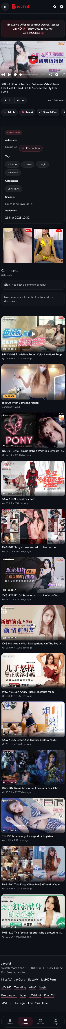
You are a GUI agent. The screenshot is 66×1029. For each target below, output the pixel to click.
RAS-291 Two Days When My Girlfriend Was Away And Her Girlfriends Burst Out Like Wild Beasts (33, 884)
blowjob (28, 164)
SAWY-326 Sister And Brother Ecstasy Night (29, 740)
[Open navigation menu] (5, 7)
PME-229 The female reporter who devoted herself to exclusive (33, 932)
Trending (20, 987)
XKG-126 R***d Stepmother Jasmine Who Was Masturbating (33, 595)
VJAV (32, 987)
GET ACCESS (32, 33)
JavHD (17, 29)
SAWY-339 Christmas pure (18, 499)
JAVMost (35, 995)
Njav (23, 995)
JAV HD (6, 987)
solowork (12, 164)
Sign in (8, 285)
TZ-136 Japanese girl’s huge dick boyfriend (28, 836)
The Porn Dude (38, 1003)
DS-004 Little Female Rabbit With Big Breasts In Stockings (33, 451)
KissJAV (49, 995)
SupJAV (33, 980)
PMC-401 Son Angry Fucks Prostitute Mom (28, 692)
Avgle (43, 987)
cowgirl (42, 164)
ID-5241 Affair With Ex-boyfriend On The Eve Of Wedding (33, 643)
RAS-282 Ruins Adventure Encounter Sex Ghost (31, 788)
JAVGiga (19, 1003)
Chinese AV (14, 188)
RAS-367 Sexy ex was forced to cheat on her (29, 547)
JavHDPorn (48, 980)
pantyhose (13, 172)
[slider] (28, 74)
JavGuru (19, 980)
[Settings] (62, 7)
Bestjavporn (9, 995)
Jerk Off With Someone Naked (20, 403)
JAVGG (6, 1003)
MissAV (6, 980)
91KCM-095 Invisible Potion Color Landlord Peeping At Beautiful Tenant (33, 354)
